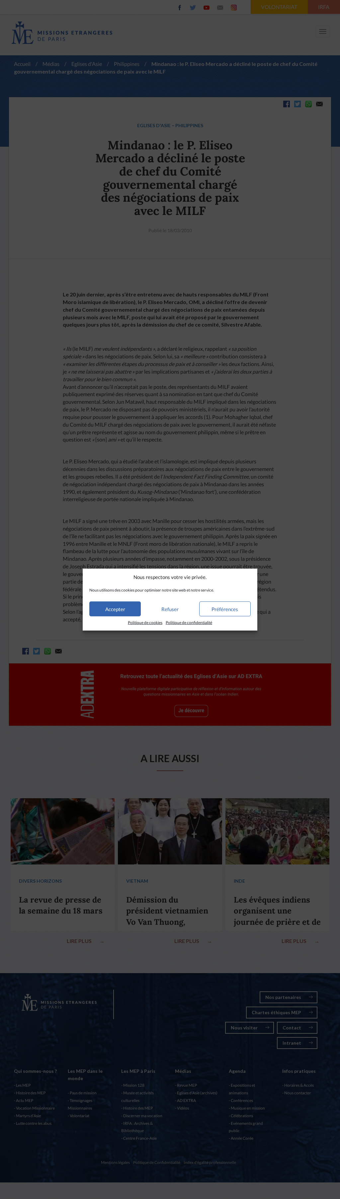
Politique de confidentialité (189, 622)
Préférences (225, 609)
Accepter (115, 609)
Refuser (170, 609)
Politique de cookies (145, 622)
